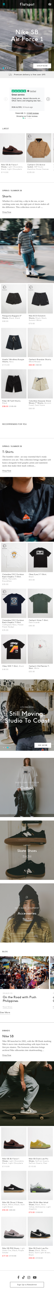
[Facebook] (18, 1277)
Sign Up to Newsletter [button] (27, 1285)
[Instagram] (29, 1277)
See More (5, 1012)
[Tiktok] (23, 1277)
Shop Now (6, 212)
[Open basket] (49, 4)
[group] (27, 35)
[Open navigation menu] (4, 4)
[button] (3, 68)
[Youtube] (35, 1277)
